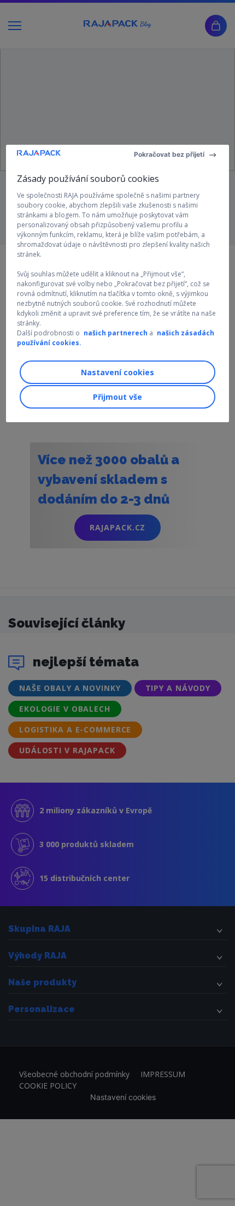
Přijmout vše (117, 397)
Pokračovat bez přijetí (169, 154)
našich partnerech (116, 333)
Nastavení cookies (117, 372)
